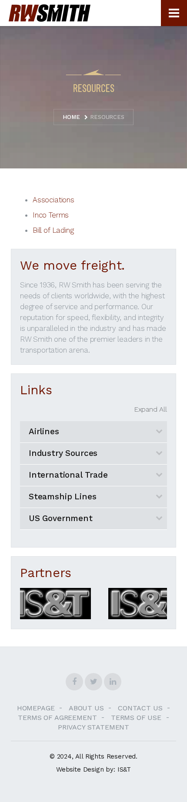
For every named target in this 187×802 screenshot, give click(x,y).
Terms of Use (140, 717)
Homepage (39, 707)
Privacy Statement (93, 727)
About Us (90, 707)
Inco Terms (51, 215)
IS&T (124, 769)
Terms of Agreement (61, 717)
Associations (53, 199)
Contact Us (144, 707)
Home (71, 117)
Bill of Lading (53, 230)
